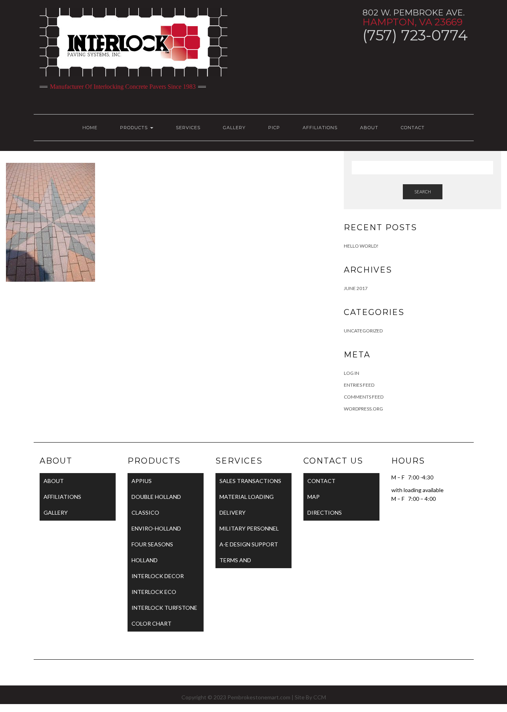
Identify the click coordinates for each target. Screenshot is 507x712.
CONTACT (413, 127)
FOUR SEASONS (152, 544)
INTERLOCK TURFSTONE (164, 607)
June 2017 (356, 288)
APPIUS (142, 480)
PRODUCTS (134, 127)
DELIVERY (232, 512)
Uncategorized (363, 331)
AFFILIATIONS (320, 127)
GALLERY (234, 127)
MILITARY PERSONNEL (249, 528)
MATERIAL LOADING (246, 496)
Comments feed (363, 397)
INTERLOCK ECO (154, 591)
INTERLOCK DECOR (158, 576)
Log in (351, 373)
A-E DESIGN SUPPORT (248, 544)
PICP (274, 127)
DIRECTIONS (324, 512)
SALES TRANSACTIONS (250, 480)
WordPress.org (363, 409)
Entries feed (359, 385)
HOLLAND (145, 560)
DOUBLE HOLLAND (156, 496)
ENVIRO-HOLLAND (156, 528)
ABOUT (369, 127)
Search (422, 191)
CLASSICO (145, 512)
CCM (319, 697)
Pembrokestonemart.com (258, 697)
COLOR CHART (152, 623)
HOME (89, 127)
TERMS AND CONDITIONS (237, 562)
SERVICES (188, 127)
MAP (313, 496)
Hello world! (361, 246)
